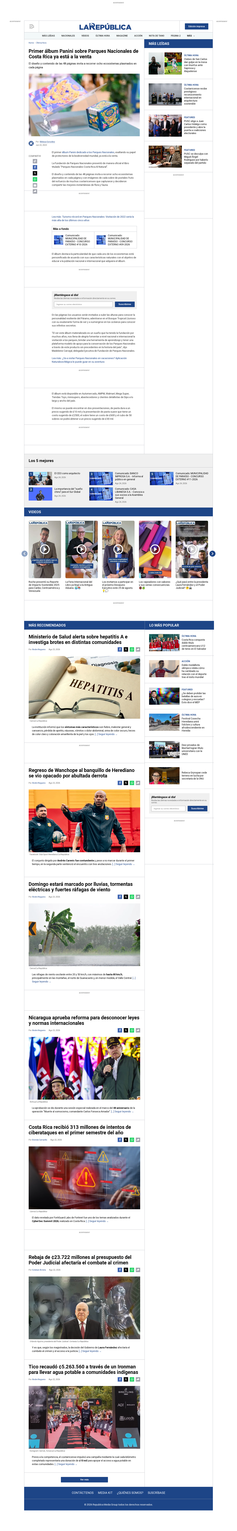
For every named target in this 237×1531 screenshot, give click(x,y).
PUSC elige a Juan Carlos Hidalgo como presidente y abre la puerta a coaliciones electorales (195, 127)
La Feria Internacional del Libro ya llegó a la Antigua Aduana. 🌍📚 (78, 584)
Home (31, 43)
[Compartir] (35, 191)
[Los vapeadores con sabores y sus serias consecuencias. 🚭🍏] (155, 549)
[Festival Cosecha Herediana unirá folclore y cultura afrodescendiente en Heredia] (164, 722)
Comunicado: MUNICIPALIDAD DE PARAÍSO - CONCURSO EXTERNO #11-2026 (192, 476)
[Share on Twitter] (35, 173)
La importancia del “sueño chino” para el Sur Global (68, 490)
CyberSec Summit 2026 (45, 1221)
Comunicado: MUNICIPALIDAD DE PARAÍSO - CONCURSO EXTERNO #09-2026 (120, 240)
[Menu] (32, 26)
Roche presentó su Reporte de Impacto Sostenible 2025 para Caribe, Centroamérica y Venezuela (44, 586)
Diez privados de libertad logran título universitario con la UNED (192, 749)
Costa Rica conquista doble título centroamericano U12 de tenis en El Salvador (194, 644)
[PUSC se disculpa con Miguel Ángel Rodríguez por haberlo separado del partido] (165, 157)
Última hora (41, 43)
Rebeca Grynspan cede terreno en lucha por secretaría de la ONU (194, 775)
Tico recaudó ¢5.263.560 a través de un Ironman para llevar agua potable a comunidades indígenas (83, 1369)
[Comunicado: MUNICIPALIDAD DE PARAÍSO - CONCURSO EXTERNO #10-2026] (58, 240)
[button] (196, 26)
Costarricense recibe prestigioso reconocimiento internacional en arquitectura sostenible (195, 96)
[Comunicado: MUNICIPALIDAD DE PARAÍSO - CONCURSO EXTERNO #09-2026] (101, 240)
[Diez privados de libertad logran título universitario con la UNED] (164, 749)
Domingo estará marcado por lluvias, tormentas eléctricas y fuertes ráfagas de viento (81, 886)
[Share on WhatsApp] (35, 179)
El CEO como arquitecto (67, 473)
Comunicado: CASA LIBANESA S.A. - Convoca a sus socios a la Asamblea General (129, 493)
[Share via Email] (35, 185)
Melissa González (47, 142)
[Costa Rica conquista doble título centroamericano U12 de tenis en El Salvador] (164, 642)
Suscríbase (156, 1493)
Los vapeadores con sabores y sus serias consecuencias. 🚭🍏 (154, 584)
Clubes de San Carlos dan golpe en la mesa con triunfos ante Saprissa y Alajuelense (195, 65)
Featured (189, 117)
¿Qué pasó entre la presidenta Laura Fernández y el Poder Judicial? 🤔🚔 (192, 584)
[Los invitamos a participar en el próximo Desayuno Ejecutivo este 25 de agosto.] (118, 549)
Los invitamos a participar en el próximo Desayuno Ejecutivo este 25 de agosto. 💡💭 (117, 586)
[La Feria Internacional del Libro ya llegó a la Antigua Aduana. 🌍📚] (81, 549)
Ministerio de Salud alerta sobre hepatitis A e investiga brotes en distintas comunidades (78, 639)
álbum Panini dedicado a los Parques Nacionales (88, 152)
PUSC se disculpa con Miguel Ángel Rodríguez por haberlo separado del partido (196, 158)
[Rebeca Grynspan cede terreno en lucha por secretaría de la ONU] (164, 775)
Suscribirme (125, 304)
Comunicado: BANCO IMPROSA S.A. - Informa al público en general (129, 476)
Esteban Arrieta (39, 1270)
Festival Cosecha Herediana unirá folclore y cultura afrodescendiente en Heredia (193, 724)
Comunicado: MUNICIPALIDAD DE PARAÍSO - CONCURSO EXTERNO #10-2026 (77, 240)
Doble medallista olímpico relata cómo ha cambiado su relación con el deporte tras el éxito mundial (194, 671)
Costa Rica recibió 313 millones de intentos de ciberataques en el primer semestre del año (80, 1129)
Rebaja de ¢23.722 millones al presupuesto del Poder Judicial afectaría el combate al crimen (80, 1260)
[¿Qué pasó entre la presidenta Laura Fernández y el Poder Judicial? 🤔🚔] (192, 549)
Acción (186, 661)
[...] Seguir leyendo (104, 734)
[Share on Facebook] (35, 167)
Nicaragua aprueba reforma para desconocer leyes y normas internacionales (84, 1020)
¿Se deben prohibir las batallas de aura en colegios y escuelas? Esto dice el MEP (194, 698)
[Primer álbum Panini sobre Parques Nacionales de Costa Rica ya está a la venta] (84, 105)
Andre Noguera (38, 649)
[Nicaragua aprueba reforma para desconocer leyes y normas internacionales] (84, 1068)
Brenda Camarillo (39, 1140)
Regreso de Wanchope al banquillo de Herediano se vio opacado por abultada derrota (82, 773)
